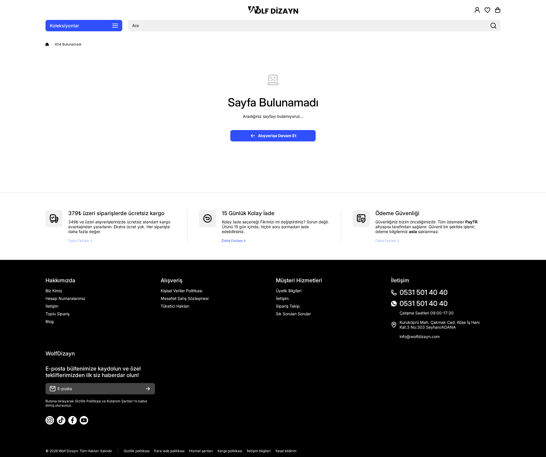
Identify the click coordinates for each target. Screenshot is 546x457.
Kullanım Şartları (120, 401)
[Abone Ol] (148, 388)
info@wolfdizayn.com (420, 336)
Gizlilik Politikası (88, 401)
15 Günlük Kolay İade (248, 213)
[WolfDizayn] (273, 10)
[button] (497, 10)
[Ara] (493, 25)
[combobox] (314, 25)
